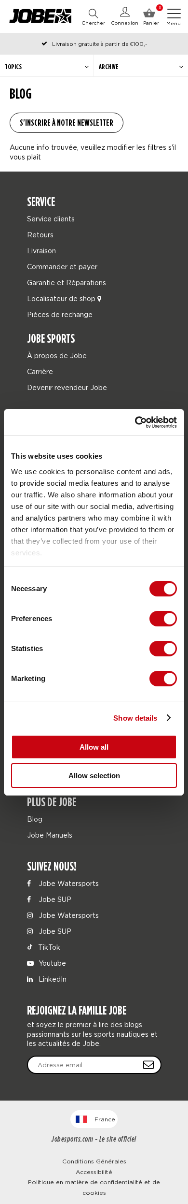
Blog (34, 819)
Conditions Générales (94, 1161)
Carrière (40, 371)
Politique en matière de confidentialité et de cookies (94, 1187)
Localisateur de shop (62, 298)
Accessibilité (94, 1172)
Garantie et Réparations (66, 282)
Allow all (94, 747)
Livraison (41, 250)
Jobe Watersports (68, 883)
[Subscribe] (148, 1065)
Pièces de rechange (60, 314)
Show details (135, 718)
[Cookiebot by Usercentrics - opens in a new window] (135, 422)
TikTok (48, 947)
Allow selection (94, 775)
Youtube (51, 963)
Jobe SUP (54, 899)
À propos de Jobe (57, 355)
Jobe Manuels (49, 835)
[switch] (163, 618)
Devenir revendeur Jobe (67, 387)
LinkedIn (52, 979)
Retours (40, 234)
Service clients (51, 218)
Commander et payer (62, 266)
